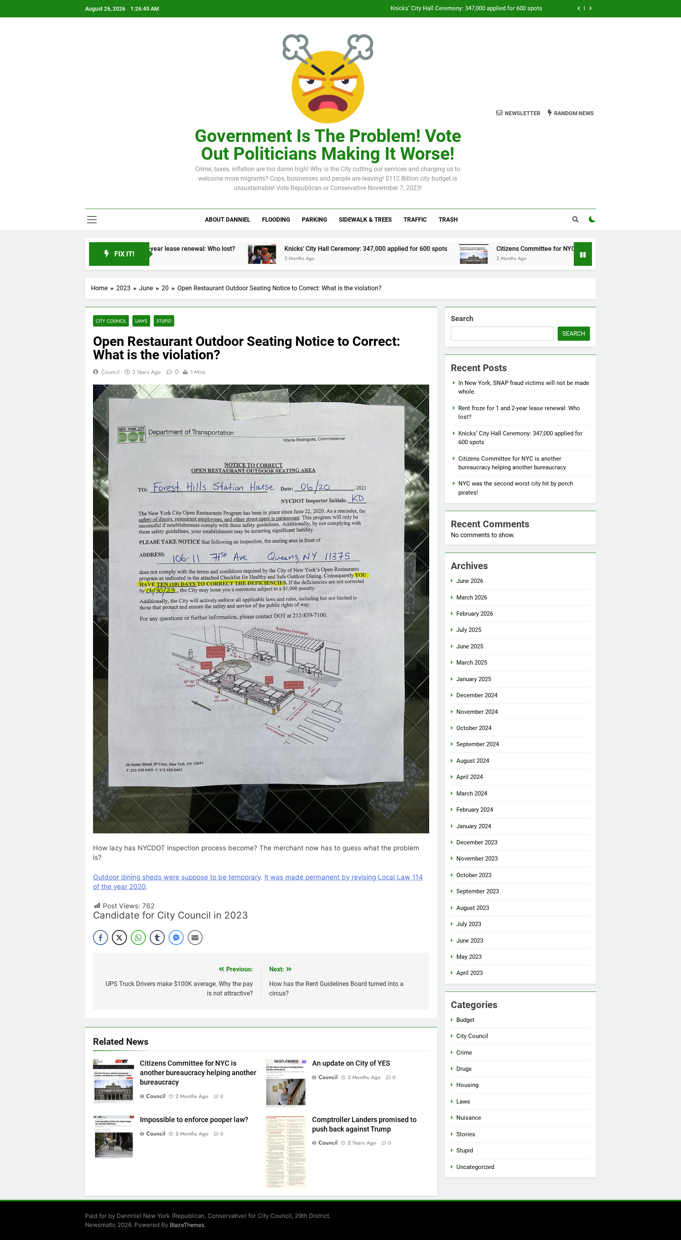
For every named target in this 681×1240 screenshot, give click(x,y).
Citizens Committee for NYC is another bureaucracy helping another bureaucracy (550, 248)
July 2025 (468, 629)
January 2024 (473, 826)
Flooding (276, 219)
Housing (467, 1085)
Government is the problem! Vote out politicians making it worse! (328, 144)
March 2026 (471, 597)
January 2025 (473, 679)
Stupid (163, 320)
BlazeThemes (187, 1224)
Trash (448, 219)
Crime (464, 1052)
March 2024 (471, 793)
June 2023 (469, 940)
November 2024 (477, 711)
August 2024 (472, 760)
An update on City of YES (351, 1063)
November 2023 (477, 858)
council (110, 372)
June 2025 (469, 646)
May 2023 (469, 956)
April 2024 (469, 777)
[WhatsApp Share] (138, 937)
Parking (314, 219)
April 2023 (469, 973)
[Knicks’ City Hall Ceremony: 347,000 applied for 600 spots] (201, 254)
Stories (465, 1134)
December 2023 (476, 842)
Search (462, 318)
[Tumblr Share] (157, 937)
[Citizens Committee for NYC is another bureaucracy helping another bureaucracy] (413, 254)
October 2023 (473, 875)
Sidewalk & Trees (365, 219)
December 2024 (476, 695)
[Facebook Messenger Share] (176, 937)
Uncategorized (475, 1167)
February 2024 (474, 809)
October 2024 (473, 728)
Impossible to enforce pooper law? (194, 1120)
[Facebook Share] (100, 937)
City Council (111, 320)
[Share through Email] (195, 937)
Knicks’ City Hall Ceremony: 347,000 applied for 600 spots (466, 9)
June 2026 (469, 581)
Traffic (415, 219)
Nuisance (468, 1117)
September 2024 (477, 744)
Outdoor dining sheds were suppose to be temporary (176, 877)
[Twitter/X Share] (119, 937)
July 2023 (468, 924)
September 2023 (477, 891)
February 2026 (474, 613)
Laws (141, 320)
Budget (465, 1019)
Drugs (464, 1068)
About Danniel (227, 219)
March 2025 (471, 662)
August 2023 (472, 907)
